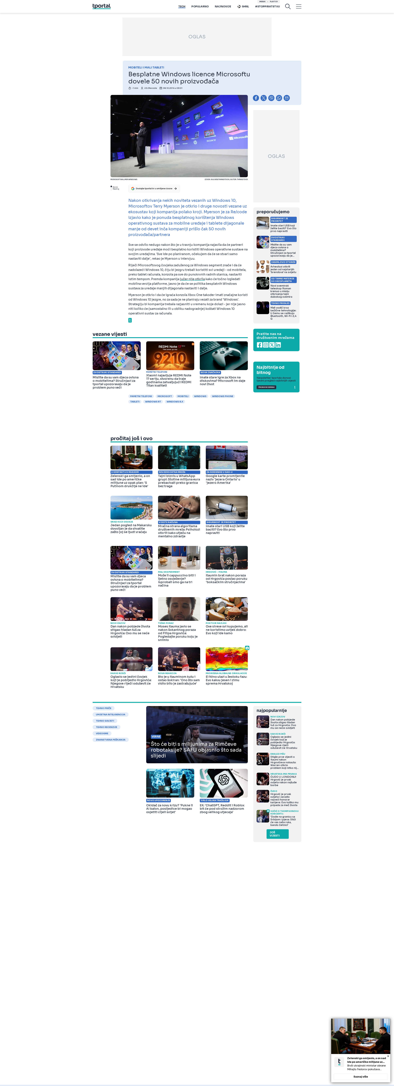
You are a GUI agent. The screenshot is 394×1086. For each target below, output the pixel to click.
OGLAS (197, 37)
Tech (181, 6)
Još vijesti (275, 834)
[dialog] (360, 1050)
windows (200, 396)
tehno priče (103, 708)
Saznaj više (361, 1076)
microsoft (165, 396)
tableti (134, 401)
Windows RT (153, 401)
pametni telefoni (141, 396)
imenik (262, 2)
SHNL (245, 6)
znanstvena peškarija (110, 739)
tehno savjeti (105, 720)
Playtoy (274, 2)
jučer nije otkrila (192, 279)
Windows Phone (222, 396)
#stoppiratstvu (267, 6)
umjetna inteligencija (110, 714)
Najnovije (223, 6)
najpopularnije (272, 710)
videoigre (102, 733)
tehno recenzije (106, 727)
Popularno (200, 6)
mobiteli (183, 396)
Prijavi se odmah (266, 387)
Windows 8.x (175, 401)
